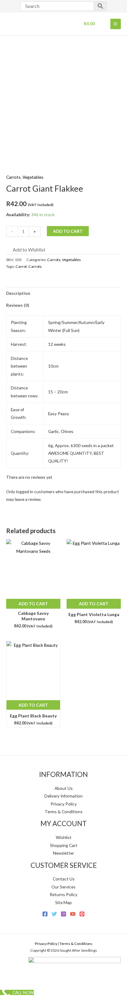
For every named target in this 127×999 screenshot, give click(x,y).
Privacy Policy (64, 803)
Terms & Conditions (64, 811)
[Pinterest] (82, 914)
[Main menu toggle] (115, 24)
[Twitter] (54, 914)
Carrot (21, 266)
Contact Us (64, 878)
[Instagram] (63, 914)
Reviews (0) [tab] (17, 305)
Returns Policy (63, 894)
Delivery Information (63, 795)
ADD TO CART (68, 231)
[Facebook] (45, 914)
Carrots (13, 177)
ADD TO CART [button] (33, 603)
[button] (25, 249)
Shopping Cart (63, 845)
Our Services (63, 886)
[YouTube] (73, 914)
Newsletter (63, 853)
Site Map (63, 902)
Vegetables (33, 177)
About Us (64, 788)
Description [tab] (18, 293)
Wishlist (64, 837)
